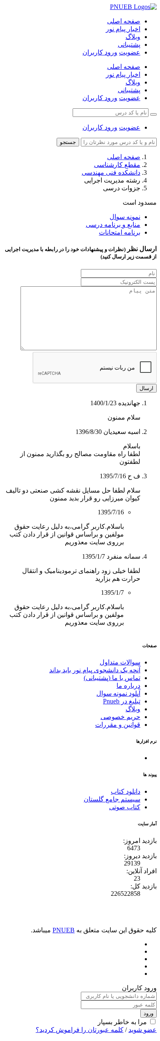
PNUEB (64, 930)
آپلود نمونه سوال (118, 693)
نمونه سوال (125, 216)
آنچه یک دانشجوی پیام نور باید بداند (94, 670)
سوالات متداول (120, 662)
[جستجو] (153, 114)
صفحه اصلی (123, 21)
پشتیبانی (129, 44)
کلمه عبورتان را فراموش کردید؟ (79, 1029)
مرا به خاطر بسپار (122, 1021)
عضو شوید (142, 1029)
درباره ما (128, 685)
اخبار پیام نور (123, 28)
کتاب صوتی (124, 807)
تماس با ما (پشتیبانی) (112, 677)
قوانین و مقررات (117, 724)
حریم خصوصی (120, 716)
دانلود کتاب (125, 791)
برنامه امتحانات (119, 232)
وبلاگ (133, 36)
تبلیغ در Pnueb (121, 701)
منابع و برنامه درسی (113, 224)
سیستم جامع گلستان (112, 799)
